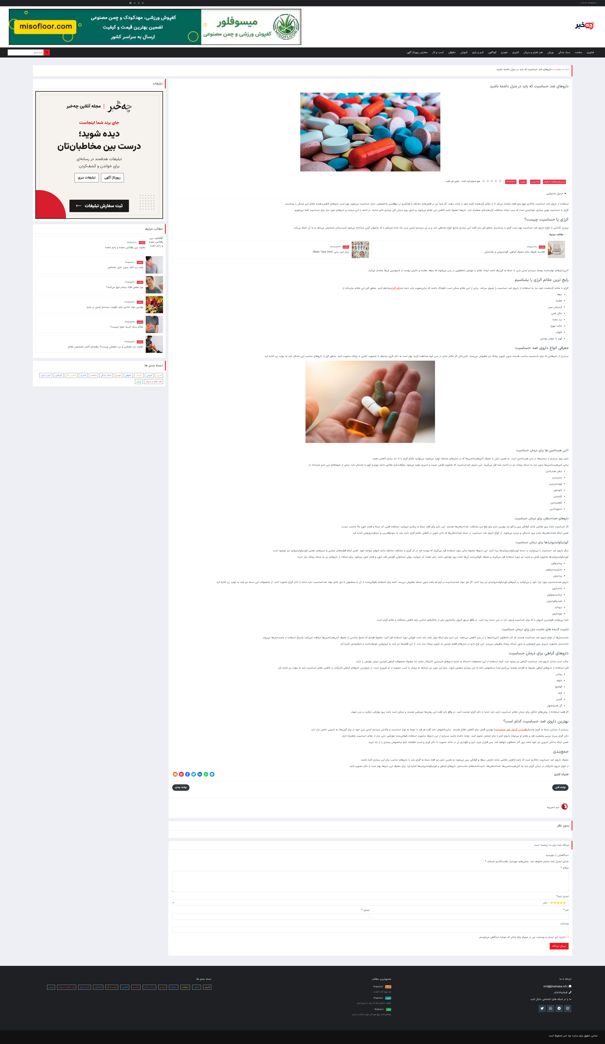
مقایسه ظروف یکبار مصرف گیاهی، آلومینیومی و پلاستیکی (514, 252)
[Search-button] (46, 52)
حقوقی (128, 375)
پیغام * (565, 868)
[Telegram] (212, 774)
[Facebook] (187, 774)
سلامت (558, 69)
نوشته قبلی (560, 787)
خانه (567, 69)
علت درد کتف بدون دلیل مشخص (125, 267)
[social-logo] (143, 3)
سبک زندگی (106, 375)
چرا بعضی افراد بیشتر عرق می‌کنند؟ (124, 287)
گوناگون (58, 375)
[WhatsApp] (206, 774)
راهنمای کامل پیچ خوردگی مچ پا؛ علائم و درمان (371, 1014)
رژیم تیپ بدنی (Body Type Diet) (331, 252)
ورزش (138, 381)
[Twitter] (193, 774)
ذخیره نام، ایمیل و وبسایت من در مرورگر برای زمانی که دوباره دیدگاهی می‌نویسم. (522, 937)
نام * (566, 910)
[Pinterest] (181, 774)
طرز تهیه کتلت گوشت (382, 991)
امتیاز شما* (562, 896)
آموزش (149, 375)
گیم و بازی (46, 375)
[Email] (175, 774)
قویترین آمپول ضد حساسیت (511, 730)
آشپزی (159, 375)
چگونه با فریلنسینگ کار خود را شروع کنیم (374, 1003)
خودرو (118, 375)
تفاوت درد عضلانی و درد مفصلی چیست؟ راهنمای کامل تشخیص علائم (105, 347)
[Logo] (584, 25)
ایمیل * (365, 910)
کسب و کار (71, 375)
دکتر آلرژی (396, 288)
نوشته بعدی (181, 787)
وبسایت (564, 924)
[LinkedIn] (199, 774)
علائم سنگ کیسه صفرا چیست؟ (126, 327)
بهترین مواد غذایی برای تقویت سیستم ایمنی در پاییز (114, 307)
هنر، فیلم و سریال (154, 381)
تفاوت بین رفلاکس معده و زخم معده (125, 247)
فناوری (83, 375)
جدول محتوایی (555, 194)
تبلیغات (138, 375)
